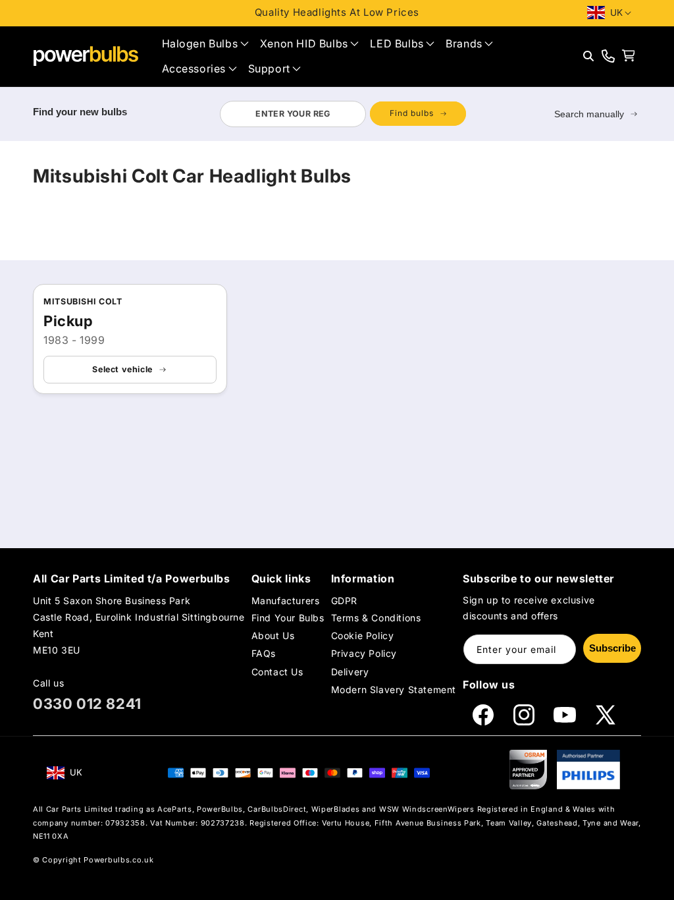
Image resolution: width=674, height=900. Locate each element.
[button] (205, 44)
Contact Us (277, 671)
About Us (273, 635)
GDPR (344, 600)
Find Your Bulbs (287, 617)
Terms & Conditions (376, 617)
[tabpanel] (342, 114)
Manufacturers (285, 600)
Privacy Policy (364, 653)
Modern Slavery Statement (393, 689)
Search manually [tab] (589, 114)
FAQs (263, 653)
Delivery (350, 671)
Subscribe (612, 648)
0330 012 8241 (87, 703)
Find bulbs (412, 113)
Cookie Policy (362, 635)
